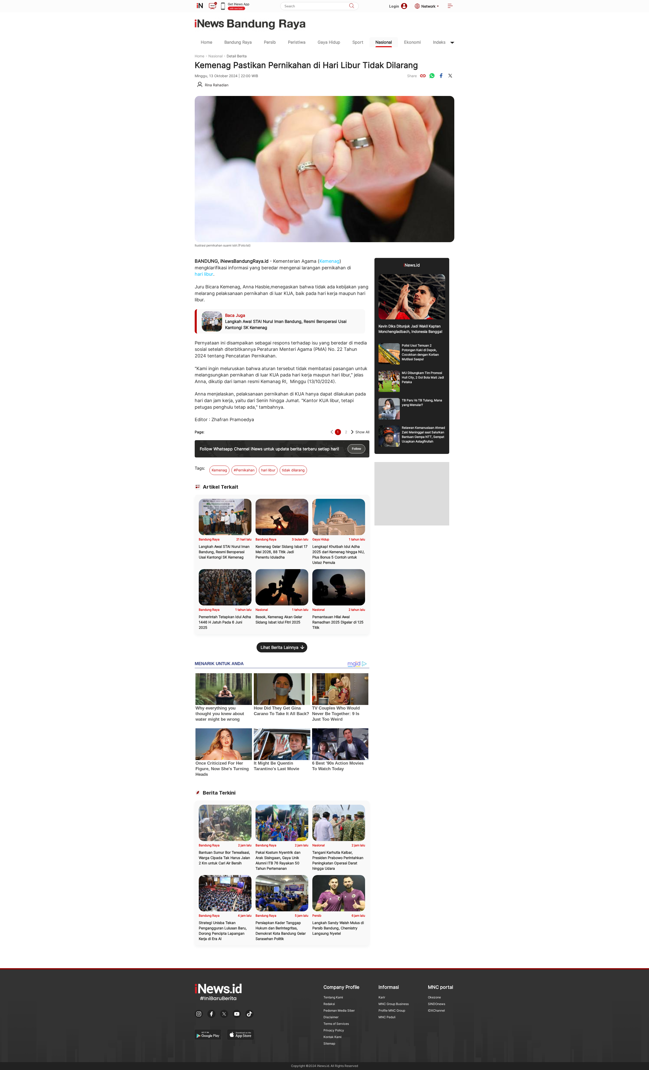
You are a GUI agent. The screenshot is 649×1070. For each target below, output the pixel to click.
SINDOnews (436, 1004)
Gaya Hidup (329, 42)
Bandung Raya (238, 42)
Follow (356, 449)
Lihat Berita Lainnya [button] (279, 647)
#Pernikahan (244, 470)
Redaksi (329, 1004)
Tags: (200, 468)
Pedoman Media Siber (339, 1010)
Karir (381, 997)
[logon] (200, 6)
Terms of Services (336, 1024)
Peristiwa (296, 42)
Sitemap (329, 1043)
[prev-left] (332, 432)
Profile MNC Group (391, 1010)
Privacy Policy (333, 1030)
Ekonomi (412, 42)
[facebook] (441, 76)
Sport (357, 42)
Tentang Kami (333, 997)
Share (412, 76)
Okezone (434, 997)
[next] (352, 432)
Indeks (439, 42)
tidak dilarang (293, 470)
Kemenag (329, 261)
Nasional (383, 42)
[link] (423, 76)
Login (394, 6)
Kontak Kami (332, 1037)
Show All (362, 432)
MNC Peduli (386, 1017)
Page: (199, 432)
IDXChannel (436, 1010)
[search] (352, 6)
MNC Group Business (393, 1004)
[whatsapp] (432, 76)
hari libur (204, 274)
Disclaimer (330, 1017)
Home (206, 42)
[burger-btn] (450, 6)
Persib (270, 42)
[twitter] (450, 76)
